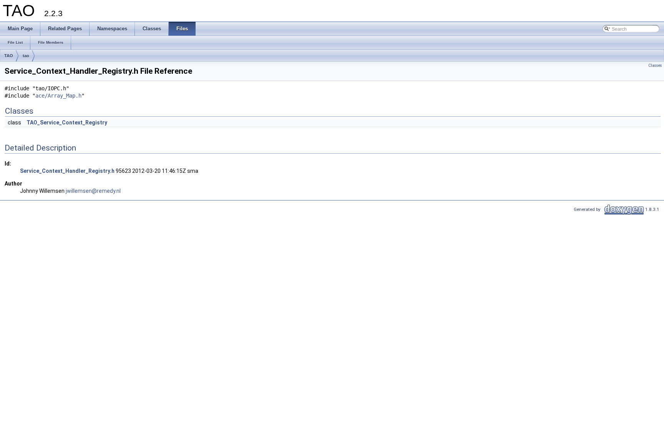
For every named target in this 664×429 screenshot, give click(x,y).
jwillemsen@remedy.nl (93, 191)
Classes (655, 65)
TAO (8, 55)
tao (26, 55)
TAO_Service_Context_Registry (67, 122)
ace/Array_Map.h (58, 96)
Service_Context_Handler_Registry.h (67, 171)
